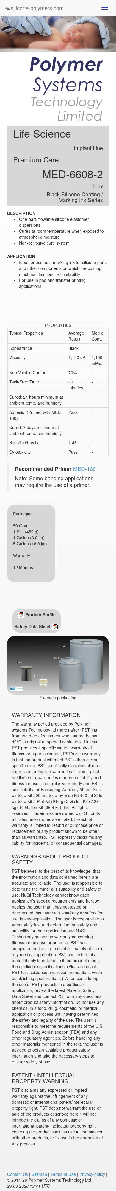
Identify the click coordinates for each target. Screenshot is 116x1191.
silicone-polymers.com (37, 8)
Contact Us (17, 1174)
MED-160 (84, 468)
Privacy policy (92, 1174)
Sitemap (39, 1174)
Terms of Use (63, 1174)
